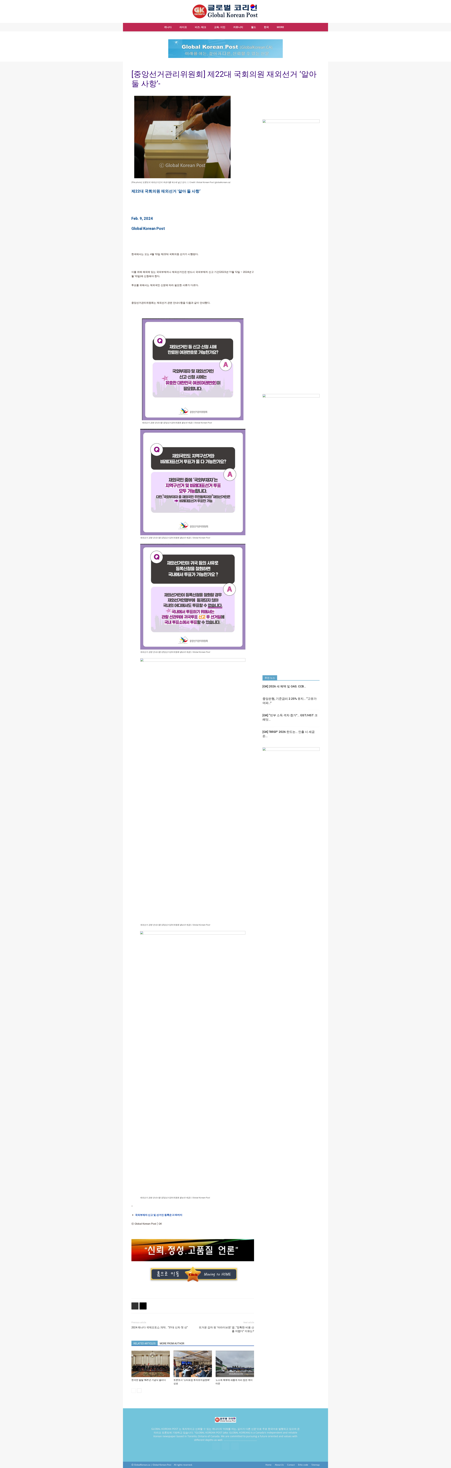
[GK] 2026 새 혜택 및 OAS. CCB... (284, 686)
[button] (315, 27)
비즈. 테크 (200, 27)
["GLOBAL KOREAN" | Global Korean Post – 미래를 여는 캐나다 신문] (225, 11)
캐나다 (168, 27)
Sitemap (315, 1464)
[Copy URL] (143, 1305)
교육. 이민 (219, 27)
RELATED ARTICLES (145, 1343)
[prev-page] (133, 1390)
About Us (279, 1464)
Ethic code (303, 1464)
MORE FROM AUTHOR (172, 1343)
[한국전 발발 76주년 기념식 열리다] (150, 1364)
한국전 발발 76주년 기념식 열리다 (148, 1380)
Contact (291, 1464)
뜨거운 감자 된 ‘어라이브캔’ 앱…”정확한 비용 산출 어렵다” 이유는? (226, 1329)
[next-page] (139, 1390)
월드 (253, 27)
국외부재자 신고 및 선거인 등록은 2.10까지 (158, 1214)
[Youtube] (235, 1446)
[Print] (134, 1305)
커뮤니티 (238, 27)
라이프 (183, 27)
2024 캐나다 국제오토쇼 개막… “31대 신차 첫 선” (159, 1327)
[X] (225, 1446)
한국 (266, 27)
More (280, 27)
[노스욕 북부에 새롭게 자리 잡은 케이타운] (235, 1364)
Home (268, 1464)
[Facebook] (216, 1446)
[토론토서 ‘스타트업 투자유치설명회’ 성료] (193, 1364)
